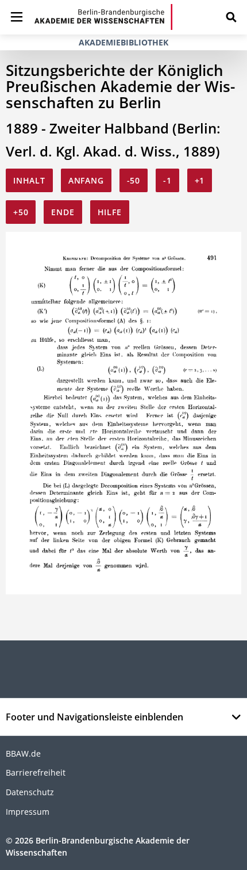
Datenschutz (30, 792)
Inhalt (29, 180)
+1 (200, 180)
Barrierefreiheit (35, 772)
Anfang (86, 180)
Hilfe (110, 212)
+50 (20, 212)
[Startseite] (103, 17)
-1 (167, 180)
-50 (133, 180)
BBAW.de (23, 753)
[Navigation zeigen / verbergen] (16, 17)
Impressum (27, 811)
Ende (62, 212)
